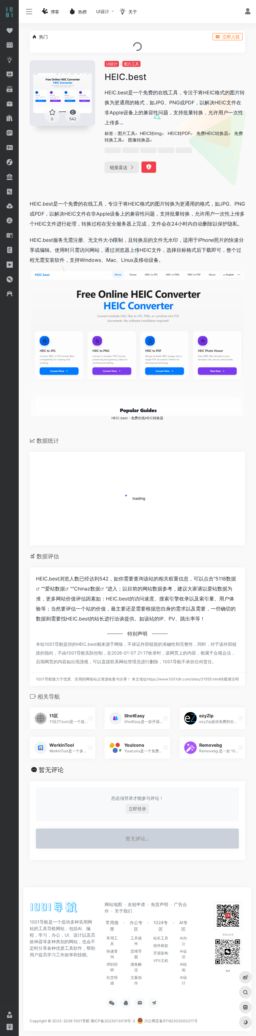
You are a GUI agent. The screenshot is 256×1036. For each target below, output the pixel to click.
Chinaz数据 (87, 588)
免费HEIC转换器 (212, 133)
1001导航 (81, 1021)
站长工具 (160, 938)
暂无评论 (51, 770)
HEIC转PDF (179, 133)
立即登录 (137, 808)
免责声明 (159, 904)
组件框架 (160, 945)
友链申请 (136, 904)
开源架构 (160, 953)
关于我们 (123, 911)
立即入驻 (231, 36)
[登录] (247, 12)
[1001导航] (54, 909)
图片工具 (131, 64)
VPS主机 (160, 960)
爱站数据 (55, 588)
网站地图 (113, 904)
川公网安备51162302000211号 (170, 1021)
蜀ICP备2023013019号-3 (113, 1021)
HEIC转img (151, 133)
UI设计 (102, 11)
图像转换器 (139, 139)
